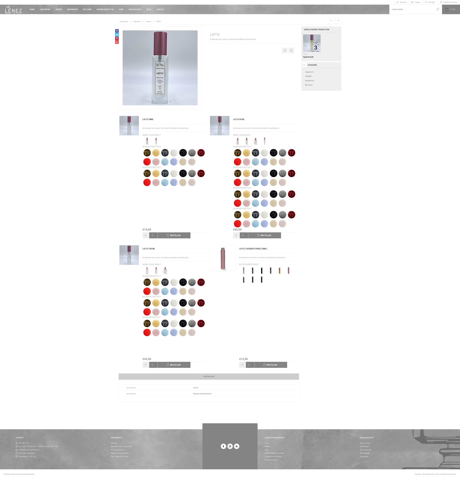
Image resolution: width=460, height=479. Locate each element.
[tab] (209, 376)
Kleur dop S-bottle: (151, 167)
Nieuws (267, 446)
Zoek (121, 9)
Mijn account (135, 9)
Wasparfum (72, 9)
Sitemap (114, 443)
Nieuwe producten (105, 9)
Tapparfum (45, 9)
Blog (149, 9)
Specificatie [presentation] (208, 377)
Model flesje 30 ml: (151, 135)
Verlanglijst (364, 456)
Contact (160, 9)
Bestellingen (364, 446)
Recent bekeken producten (275, 453)
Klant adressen (365, 450)
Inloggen (417, 2)
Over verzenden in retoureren (121, 446)
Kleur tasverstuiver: (248, 264)
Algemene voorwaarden (120, 453)
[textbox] (411, 9)
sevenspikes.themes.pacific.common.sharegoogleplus (117, 42)
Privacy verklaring (117, 450)
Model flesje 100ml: (151, 264)
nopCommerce (15, 474)
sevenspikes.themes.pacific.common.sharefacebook (117, 31)
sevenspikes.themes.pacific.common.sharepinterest (117, 38)
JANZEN (58, 9)
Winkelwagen (365, 453)
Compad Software (28, 474)
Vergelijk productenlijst (450, 2)
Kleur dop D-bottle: (242, 188)
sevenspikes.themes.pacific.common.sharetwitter (117, 34)
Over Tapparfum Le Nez (119, 456)
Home (32, 9)
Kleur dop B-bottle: (151, 147)
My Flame (87, 9)
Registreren (403, 2)
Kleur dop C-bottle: (242, 167)
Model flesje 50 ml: (241, 135)
